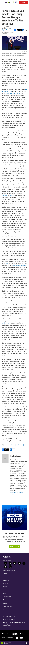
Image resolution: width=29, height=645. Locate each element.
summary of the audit (19, 265)
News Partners (10, 445)
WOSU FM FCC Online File (9, 613)
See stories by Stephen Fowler (16, 493)
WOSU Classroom (7, 586)
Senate (4, 423)
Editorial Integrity (7, 596)
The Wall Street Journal (14, 93)
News (4, 577)
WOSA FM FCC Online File (9, 616)
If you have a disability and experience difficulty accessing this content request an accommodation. (14, 624)
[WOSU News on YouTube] (14, 517)
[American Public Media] (10, 637)
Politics (20, 445)
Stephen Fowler (6, 30)
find (7, 263)
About (4, 593)
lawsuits (11, 183)
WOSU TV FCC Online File (9, 619)
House (19, 421)
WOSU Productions (7, 590)
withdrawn (5, 195)
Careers (5, 600)
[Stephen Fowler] (5, 458)
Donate (24, 2)
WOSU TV (5, 583)
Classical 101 (6, 580)
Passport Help (6, 609)
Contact (5, 603)
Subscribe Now (14, 546)
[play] (2, 643)
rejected (12, 195)
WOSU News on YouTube (14, 533)
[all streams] (27, 643)
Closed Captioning (7, 606)
